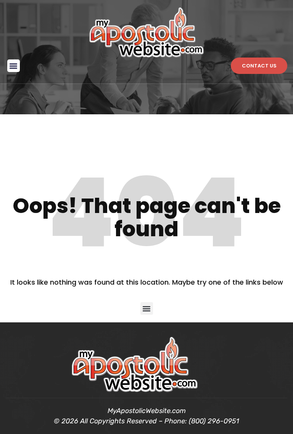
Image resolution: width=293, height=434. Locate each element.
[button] (13, 65)
